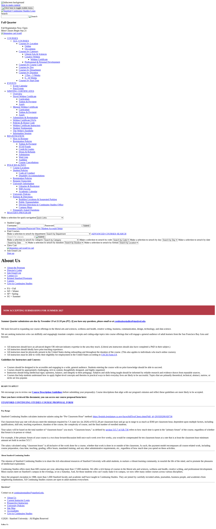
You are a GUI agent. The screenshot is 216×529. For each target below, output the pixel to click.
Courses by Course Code (30, 64)
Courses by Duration (28, 72)
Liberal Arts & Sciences (36, 54)
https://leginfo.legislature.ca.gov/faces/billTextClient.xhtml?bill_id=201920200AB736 (132, 416)
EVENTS (11, 83)
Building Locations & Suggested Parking (38, 199)
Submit (86, 226)
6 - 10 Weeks (31, 78)
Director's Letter (14, 270)
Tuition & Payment (27, 101)
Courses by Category (28, 51)
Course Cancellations (28, 162)
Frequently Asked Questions (26, 210)
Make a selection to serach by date (194, 240)
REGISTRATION (15, 136)
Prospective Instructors (17, 503)
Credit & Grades (26, 149)
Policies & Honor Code (24, 123)
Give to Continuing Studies (19, 283)
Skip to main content (10, 5)
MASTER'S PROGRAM (19, 212)
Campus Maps (25, 207)
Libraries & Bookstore (29, 186)
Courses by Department (30, 70)
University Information (23, 183)
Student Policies (20, 170)
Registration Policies (22, 141)
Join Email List (14, 250)
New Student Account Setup (49, 228)
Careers (10, 281)
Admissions (24, 154)
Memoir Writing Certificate (25, 107)
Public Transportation (29, 202)
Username (11, 225)
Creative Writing (32, 56)
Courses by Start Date (29, 80)
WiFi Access (24, 189)
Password (49, 225)
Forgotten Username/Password (21, 228)
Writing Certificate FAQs (24, 120)
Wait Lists (23, 157)
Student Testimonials (22, 128)
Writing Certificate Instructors (26, 125)
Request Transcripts (22, 181)
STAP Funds (25, 146)
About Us (11, 497)
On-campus (30, 49)
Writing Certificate (39, 59)
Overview (17, 93)
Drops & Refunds (27, 152)
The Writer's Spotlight (23, 130)
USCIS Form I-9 (109, 354)
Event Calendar (20, 86)
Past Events (18, 88)
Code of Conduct (27, 173)
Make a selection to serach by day (145, 240)
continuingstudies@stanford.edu (29, 492)
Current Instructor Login (18, 500)
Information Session (22, 133)
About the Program (16, 267)
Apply (22, 104)
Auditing (23, 160)
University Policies (21, 194)
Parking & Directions (23, 197)
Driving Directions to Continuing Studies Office (41, 204)
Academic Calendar (28, 191)
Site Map (11, 508)
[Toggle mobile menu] (17, 8)
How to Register (20, 138)
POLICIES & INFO (16, 165)
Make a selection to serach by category (25, 240)
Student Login (13, 222)
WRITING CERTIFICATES (20, 91)
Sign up (10, 253)
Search (4, 13)
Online (28, 46)
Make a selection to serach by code (96, 240)
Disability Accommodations (32, 175)
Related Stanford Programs (19, 278)
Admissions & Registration (25, 117)
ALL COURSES (21, 41)
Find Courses (13, 231)
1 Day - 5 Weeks (32, 75)
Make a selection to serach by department (26, 234)
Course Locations (21, 167)
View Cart (12, 245)
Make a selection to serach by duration (46, 242)
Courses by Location (28, 43)
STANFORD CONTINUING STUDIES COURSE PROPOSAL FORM (37, 402)
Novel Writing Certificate (24, 96)
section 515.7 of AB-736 (117, 429)
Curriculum (24, 99)
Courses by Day (26, 67)
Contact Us (12, 275)
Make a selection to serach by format (101, 242)
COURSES (12, 38)
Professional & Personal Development (42, 62)
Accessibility (13, 511)
